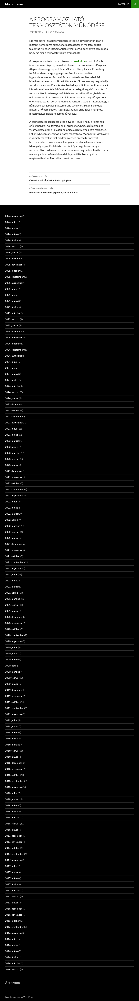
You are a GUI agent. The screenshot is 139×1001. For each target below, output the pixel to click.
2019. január (11, 756)
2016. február (12, 969)
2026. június (11, 228)
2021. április (11, 592)
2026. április (11, 240)
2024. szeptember (14, 349)
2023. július (11, 428)
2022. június (11, 507)
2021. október (12, 556)
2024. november (13, 337)
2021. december (13, 544)
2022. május (11, 513)
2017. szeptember (14, 853)
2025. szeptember (14, 276)
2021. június (11, 580)
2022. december (13, 471)
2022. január (11, 538)
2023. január (11, 465)
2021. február (12, 604)
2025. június (11, 294)
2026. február (12, 246)
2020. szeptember (14, 635)
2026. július (11, 222)
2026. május (11, 234)
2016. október (12, 920)
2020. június (11, 653)
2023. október (12, 410)
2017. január (11, 902)
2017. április (11, 884)
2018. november (13, 768)
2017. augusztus (13, 860)
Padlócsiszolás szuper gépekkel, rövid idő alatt (53, 190)
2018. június (11, 799)
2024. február (12, 392)
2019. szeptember (14, 708)
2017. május (11, 878)
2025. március (12, 313)
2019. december (13, 689)
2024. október (12, 343)
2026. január (11, 252)
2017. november (13, 841)
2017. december (13, 835)
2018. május (11, 805)
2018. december (13, 762)
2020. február (12, 677)
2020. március (12, 671)
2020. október (12, 629)
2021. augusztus (13, 568)
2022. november (13, 477)
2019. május (11, 732)
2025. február (12, 319)
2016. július (11, 939)
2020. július (11, 647)
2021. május (11, 586)
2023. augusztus (13, 422)
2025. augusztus (13, 282)
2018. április (11, 811)
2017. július (11, 866)
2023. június (11, 434)
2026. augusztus (13, 216)
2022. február (12, 531)
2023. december (13, 404)
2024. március (12, 386)
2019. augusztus (13, 714)
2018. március (12, 817)
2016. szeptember (14, 926)
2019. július (11, 720)
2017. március (12, 890)
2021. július (11, 574)
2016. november (13, 914)
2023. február (12, 459)
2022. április (11, 519)
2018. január (11, 829)
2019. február (12, 750)
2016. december (13, 908)
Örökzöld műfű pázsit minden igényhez (50, 178)
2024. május (11, 373)
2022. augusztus (13, 495)
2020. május (11, 659)
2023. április (11, 446)
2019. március (12, 744)
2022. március (12, 525)
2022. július (11, 501)
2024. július (11, 361)
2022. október (12, 483)
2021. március (12, 598)
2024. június (11, 367)
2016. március (12, 963)
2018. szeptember (14, 781)
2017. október (12, 847)
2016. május (11, 951)
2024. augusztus (13, 355)
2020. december (13, 617)
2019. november (13, 696)
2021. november (13, 550)
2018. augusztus (13, 787)
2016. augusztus (13, 932)
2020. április (11, 665)
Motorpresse (14, 4)
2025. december (13, 258)
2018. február (12, 823)
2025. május (11, 301)
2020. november (13, 623)
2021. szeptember (14, 562)
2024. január (11, 398)
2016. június (11, 945)
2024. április (11, 380)
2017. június (11, 872)
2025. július (11, 288)
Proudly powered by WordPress (19, 997)
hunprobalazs (56, 32)
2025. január (11, 325)
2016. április (11, 957)
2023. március (12, 452)
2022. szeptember (14, 489)
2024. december (13, 331)
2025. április (11, 307)
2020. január (11, 683)
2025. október (12, 270)
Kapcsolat (123, 4)
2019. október (12, 702)
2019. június (11, 726)
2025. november (13, 264)
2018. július (11, 793)
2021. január (11, 610)
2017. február (12, 896)
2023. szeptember (14, 416)
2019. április (11, 738)
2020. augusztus (13, 641)
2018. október (12, 774)
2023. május (11, 440)
